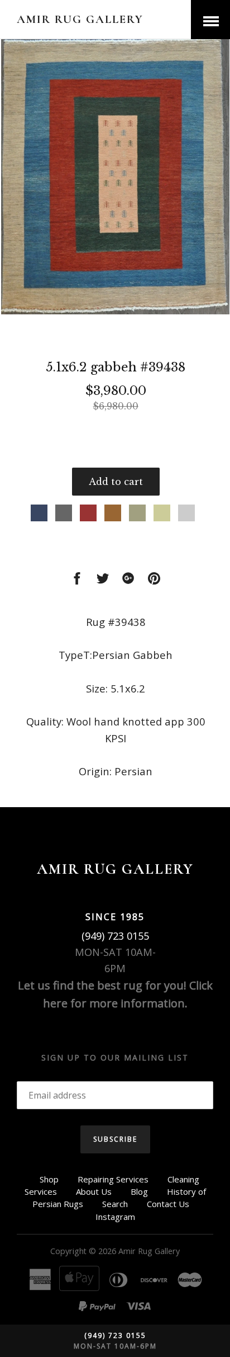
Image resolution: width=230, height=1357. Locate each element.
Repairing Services (113, 1179)
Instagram (115, 1216)
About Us (94, 1191)
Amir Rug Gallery (80, 19)
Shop (49, 1179)
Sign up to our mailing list (115, 1057)
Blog (139, 1191)
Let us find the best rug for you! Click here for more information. (115, 994)
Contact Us (168, 1203)
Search (115, 1203)
